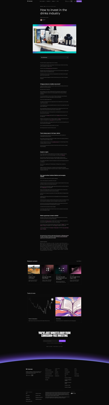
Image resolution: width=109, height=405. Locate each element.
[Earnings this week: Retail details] (47, 274)
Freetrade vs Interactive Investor (68, 383)
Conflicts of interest (38, 393)
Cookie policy (28, 397)
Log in (75, 1)
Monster (45, 228)
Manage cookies (28, 399)
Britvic (45, 225)
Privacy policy (28, 395)
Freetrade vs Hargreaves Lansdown (68, 380)
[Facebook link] (72, 393)
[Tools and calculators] (40, 310)
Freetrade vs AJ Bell (67, 385)
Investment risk (57, 375)
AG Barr (41, 225)
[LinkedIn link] (71, 393)
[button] (43, 1)
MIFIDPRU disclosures (38, 399)
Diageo (59, 118)
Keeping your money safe (39, 397)
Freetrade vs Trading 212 (68, 377)
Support (58, 1)
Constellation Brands (55, 141)
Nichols (56, 225)
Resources (41, 6)
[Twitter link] (73, 393)
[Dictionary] (68, 310)
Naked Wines (44, 187)
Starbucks (63, 155)
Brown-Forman (48, 220)
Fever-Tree (50, 68)
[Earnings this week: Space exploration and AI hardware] (61, 274)
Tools (65, 375)
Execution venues (38, 395)
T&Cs (26, 393)
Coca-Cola (51, 119)
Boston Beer (56, 227)
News (44, 6)
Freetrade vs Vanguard (68, 387)
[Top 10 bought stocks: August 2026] (75, 274)
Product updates (76, 375)
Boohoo (48, 115)
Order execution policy (29, 401)
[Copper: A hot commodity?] (33, 274)
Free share (46, 379)
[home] (29, 1)
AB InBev (51, 227)
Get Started (79, 1)
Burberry (58, 115)
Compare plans (47, 377)
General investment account (49, 375)
